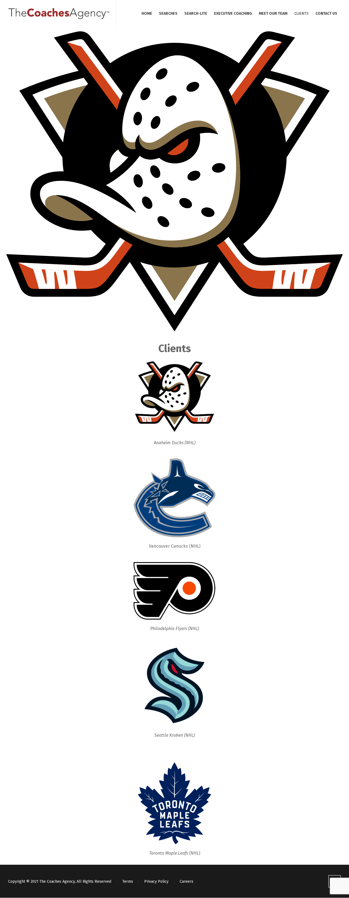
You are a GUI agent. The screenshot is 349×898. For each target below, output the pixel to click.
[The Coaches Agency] (58, 13)
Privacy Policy (156, 881)
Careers (186, 881)
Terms (127, 881)
